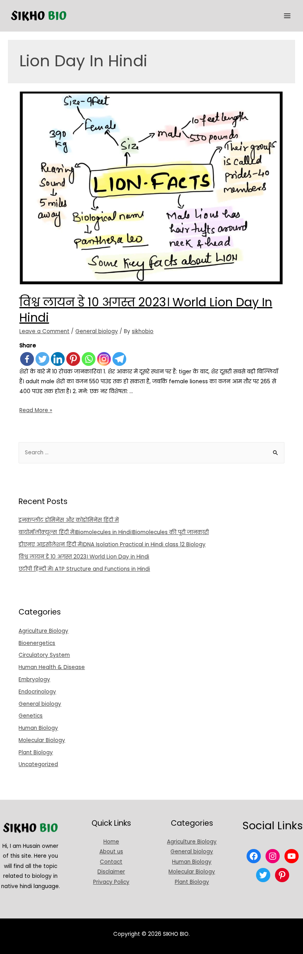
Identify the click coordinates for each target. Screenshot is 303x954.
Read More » (35, 410)
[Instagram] (104, 359)
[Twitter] (42, 359)
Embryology (34, 679)
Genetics (31, 716)
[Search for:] (151, 452)
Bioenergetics (37, 643)
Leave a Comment (44, 331)
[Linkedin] (58, 359)
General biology (96, 331)
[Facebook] (27, 359)
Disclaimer (111, 871)
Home (111, 841)
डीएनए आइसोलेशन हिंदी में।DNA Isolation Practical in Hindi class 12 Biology (112, 544)
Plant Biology (36, 752)
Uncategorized (38, 764)
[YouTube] (291, 856)
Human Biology (38, 728)
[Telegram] (119, 359)
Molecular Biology (42, 740)
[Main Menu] (287, 16)
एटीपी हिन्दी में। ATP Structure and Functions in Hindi (84, 569)
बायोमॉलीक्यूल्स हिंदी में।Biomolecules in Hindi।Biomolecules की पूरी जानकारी (114, 532)
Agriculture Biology (43, 631)
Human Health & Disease (52, 667)
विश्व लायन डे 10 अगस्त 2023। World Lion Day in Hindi (145, 310)
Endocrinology (37, 691)
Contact (111, 862)
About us (111, 851)
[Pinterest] (73, 359)
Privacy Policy (111, 882)
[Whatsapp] (88, 359)
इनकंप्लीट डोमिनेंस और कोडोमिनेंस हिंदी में (69, 520)
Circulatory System (44, 655)
